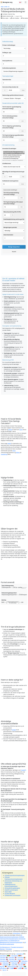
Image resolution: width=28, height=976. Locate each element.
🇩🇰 (20, 2)
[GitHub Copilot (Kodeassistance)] (14, 155)
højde (9, 443)
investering (4, 454)
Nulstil (14, 251)
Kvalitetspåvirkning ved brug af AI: (14, 219)
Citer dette (5, 18)
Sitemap (2, 949)
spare (21, 429)
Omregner (9, 949)
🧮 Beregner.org (6, 2)
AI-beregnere (16, 933)
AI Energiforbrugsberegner (12, 888)
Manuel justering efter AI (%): (12, 212)
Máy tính (20, 965)
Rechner (2, 966)
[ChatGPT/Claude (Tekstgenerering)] (14, 152)
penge (10, 429)
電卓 (26, 968)
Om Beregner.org (5, 947)
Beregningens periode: (10, 227)
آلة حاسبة (21, 966)
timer (14, 451)
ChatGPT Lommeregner (11, 890)
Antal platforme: (7, 60)
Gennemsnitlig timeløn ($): (10, 87)
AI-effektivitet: (6, 163)
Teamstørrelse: (6, 79)
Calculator (3, 957)
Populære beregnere (17, 947)
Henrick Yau (11, 14)
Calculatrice (3, 961)
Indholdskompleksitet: (9, 68)
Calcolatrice (20, 954)
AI (8, 6)
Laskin (13, 965)
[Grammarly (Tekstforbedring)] (14, 157)
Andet (5, 6)
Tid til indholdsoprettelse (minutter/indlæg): (9, 117)
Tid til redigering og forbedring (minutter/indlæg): (11, 127)
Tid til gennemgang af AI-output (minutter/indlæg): (13, 203)
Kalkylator (5, 965)
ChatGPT (23, 770)
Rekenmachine (12, 966)
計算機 (11, 968)
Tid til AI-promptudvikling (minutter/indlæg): (11, 193)
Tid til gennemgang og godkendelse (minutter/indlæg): (13, 136)
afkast (18, 452)
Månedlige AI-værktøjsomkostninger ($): (13, 172)
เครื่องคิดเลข (3, 968)
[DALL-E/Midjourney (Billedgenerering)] (14, 153)
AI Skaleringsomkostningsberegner (15, 875)
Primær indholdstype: (8, 45)
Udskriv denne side (7, 16)
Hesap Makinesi (14, 961)
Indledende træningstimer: (10, 181)
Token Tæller (8, 891)
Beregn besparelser (14, 247)
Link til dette (15, 18)
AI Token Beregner (10, 893)
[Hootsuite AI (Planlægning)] (14, 158)
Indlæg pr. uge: (6, 52)
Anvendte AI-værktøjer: (9, 148)
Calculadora (3, 955)
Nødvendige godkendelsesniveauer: (13, 95)
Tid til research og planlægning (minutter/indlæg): (11, 107)
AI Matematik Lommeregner (13, 895)
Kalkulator (24, 961)
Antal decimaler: (8, 235)
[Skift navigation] (25, 2)
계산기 (4, 970)
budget (14, 730)
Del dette (25, 18)
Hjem (2, 6)
